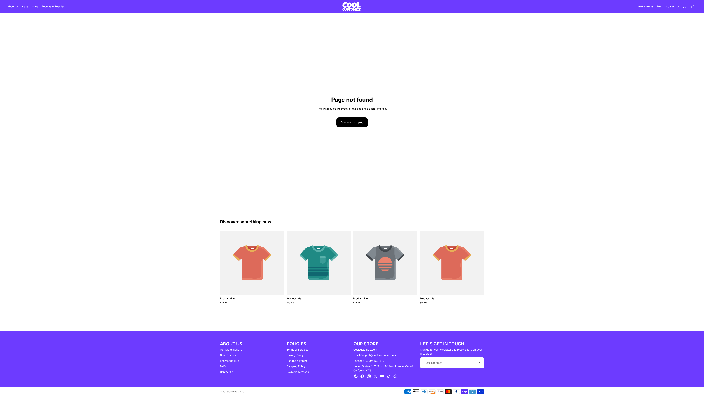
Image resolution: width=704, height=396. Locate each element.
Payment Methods (298, 371)
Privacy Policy (295, 355)
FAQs (223, 366)
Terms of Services (297, 349)
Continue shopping (352, 122)
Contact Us (226, 371)
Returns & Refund (297, 360)
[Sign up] (478, 363)
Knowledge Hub (229, 360)
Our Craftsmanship (231, 349)
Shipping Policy (296, 366)
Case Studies (228, 355)
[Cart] (693, 6)
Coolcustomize (236, 391)
